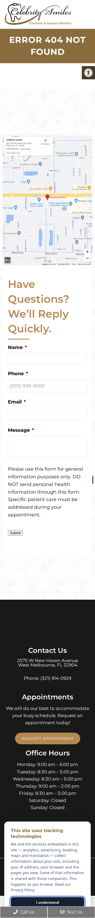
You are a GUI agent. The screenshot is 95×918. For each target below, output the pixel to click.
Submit (15, 533)
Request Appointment (48, 738)
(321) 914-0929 (55, 678)
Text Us (74, 912)
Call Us (26, 912)
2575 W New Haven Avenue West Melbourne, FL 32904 (47, 662)
